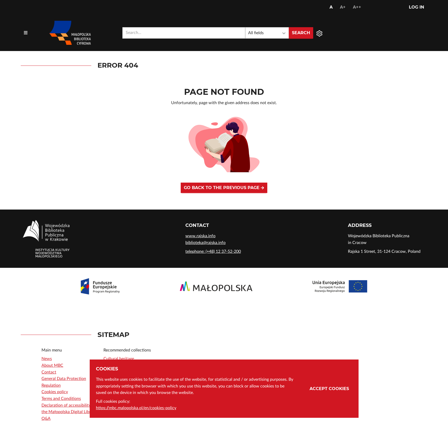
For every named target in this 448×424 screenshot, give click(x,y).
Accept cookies (329, 388)
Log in (416, 7)
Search (301, 32)
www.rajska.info (200, 236)
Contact (48, 372)
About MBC (52, 365)
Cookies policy (54, 392)
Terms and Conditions (61, 399)
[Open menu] (26, 33)
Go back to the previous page (222, 187)
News (46, 359)
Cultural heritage (118, 359)
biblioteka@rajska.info (205, 243)
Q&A (46, 418)
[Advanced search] (319, 33)
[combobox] (183, 33)
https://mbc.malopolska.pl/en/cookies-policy (136, 408)
